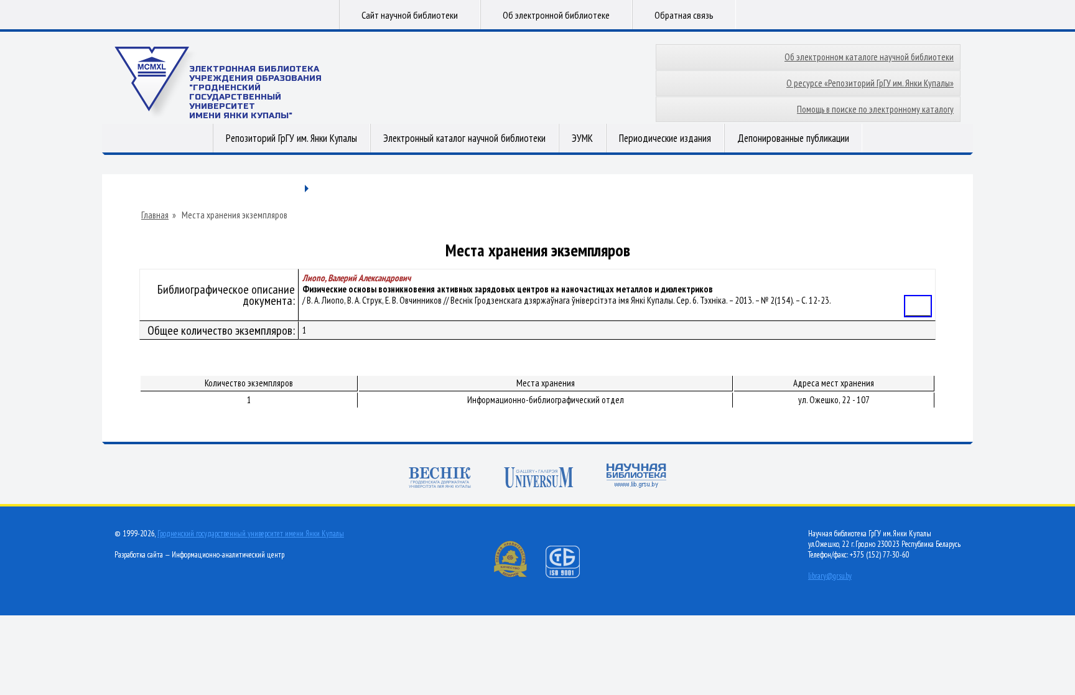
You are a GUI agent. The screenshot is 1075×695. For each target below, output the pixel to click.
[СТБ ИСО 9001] (570, 575)
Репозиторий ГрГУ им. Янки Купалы (291, 138)
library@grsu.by (830, 576)
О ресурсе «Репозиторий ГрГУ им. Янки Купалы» (870, 83)
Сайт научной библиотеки (409, 15)
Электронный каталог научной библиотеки (464, 138)
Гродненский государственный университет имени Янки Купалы (250, 533)
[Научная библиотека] (636, 477)
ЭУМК (582, 138)
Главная (155, 215)
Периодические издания (665, 138)
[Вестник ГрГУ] (440, 478)
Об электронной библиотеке (556, 15)
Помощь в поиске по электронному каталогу (875, 109)
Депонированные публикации (793, 138)
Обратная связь (684, 15)
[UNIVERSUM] (539, 478)
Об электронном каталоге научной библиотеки (869, 57)
